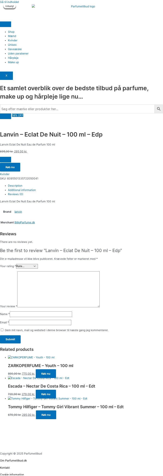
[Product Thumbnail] (5, 116)
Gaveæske (15, 49)
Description (15, 185)
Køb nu (10, 167)
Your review (8, 306)
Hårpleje (13, 57)
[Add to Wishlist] (5, 159)
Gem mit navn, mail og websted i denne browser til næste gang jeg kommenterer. (56, 330)
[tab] (85, 186)
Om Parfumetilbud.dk (13, 460)
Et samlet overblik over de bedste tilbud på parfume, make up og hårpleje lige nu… (74, 92)
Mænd (12, 36)
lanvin (18, 211)
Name (5, 314)
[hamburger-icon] (5, 24)
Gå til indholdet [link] (9, 2)
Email (4, 322)
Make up (13, 62)
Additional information (22, 190)
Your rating (8, 266)
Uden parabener (18, 53)
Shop (11, 31)
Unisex (12, 44)
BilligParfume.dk (24, 222)
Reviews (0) (15, 194)
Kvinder (12, 40)
